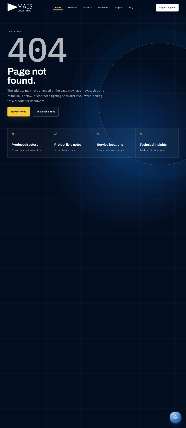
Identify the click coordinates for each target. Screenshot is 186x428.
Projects (87, 7)
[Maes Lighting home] (20, 7)
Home (58, 7)
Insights (118, 7)
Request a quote (167, 7)
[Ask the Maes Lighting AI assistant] (175, 417)
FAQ (131, 7)
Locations (103, 7)
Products (72, 7)
